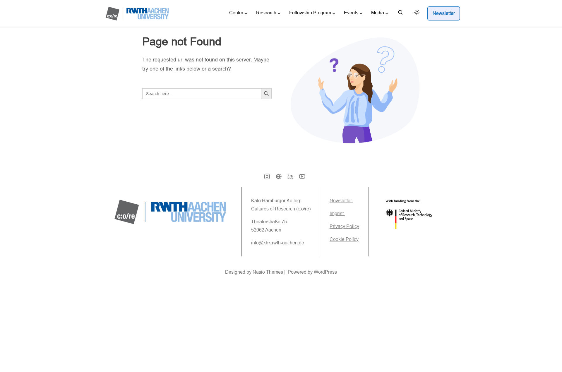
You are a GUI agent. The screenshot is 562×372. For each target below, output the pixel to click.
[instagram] (267, 178)
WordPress (325, 272)
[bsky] (279, 178)
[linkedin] (290, 178)
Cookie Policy (344, 239)
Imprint (337, 213)
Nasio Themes (268, 272)
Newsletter (341, 200)
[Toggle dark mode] (416, 13)
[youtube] (302, 178)
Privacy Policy (344, 226)
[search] (400, 13)
